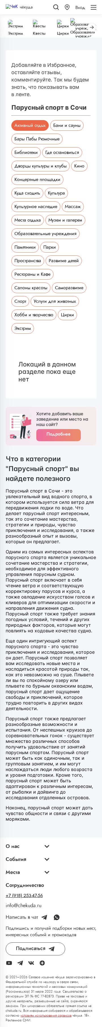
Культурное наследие (35, 206)
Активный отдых (30, 125)
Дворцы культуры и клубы (40, 166)
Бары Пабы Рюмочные (37, 139)
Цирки (67, 315)
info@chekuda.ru (23, 905)
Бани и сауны (66, 125)
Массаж (73, 206)
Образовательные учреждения (45, 233)
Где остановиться (62, 152)
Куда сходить (27, 193)
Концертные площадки (37, 179)
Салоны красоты (30, 288)
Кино (79, 166)
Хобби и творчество (33, 315)
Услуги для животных (55, 301)
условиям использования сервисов (45, 1015)
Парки (49, 247)
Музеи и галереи (65, 220)
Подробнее (58, 434)
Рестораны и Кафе (32, 274)
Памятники (25, 247)
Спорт (20, 301)
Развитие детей (64, 261)
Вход (80, 7)
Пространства (27, 261)
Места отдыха (27, 220)
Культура (56, 193)
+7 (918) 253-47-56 (24, 895)
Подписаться (30, 948)
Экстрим (22, 328)
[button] (67, 7)
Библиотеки (26, 152)
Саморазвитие (69, 288)
